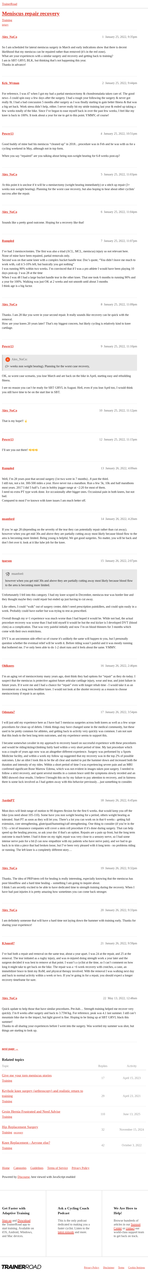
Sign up (7, 1220)
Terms (121, 1267)
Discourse (24, 1177)
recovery (18, 1132)
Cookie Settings (136, 1267)
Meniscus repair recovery (31, 13)
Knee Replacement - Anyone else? (26, 1143)
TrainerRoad (9, 4)
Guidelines (36, 1168)
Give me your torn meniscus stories (27, 1075)
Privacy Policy (80, 1168)
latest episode (66, 1232)
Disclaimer (108, 1267)
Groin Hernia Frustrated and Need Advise (31, 1111)
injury (5, 24)
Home (6, 1168)
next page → (10, 1048)
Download (24, 1220)
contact (130, 1228)
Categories (19, 1168)
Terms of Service (57, 1168)
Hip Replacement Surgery (20, 1127)
